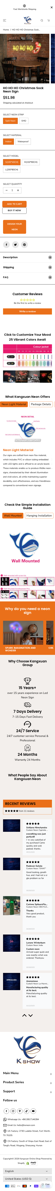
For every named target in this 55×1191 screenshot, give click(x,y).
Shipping (7, 102)
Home (6, 29)
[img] (11, 811)
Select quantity (12, 184)
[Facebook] (6, 244)
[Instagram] (13, 1111)
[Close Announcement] (51, 7)
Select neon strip (13, 114)
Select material (12, 135)
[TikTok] (26, 1111)
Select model (11, 155)
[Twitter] (15, 244)
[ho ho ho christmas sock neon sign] (24, 58)
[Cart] (48, 20)
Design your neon (14, 227)
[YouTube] (33, 1111)
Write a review (27, 311)
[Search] (41, 20)
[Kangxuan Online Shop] (27, 20)
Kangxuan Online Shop (30, 1158)
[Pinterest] (24, 244)
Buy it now (14, 210)
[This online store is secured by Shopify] (31, 1163)
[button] (4, 20)
